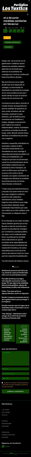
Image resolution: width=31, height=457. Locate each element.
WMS (11, 453)
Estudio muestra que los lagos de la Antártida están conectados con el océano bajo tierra (15, 308)
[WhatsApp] (22, 31)
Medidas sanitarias (12, 42)
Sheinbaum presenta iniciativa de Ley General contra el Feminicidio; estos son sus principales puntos (15, 273)
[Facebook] (10, 31)
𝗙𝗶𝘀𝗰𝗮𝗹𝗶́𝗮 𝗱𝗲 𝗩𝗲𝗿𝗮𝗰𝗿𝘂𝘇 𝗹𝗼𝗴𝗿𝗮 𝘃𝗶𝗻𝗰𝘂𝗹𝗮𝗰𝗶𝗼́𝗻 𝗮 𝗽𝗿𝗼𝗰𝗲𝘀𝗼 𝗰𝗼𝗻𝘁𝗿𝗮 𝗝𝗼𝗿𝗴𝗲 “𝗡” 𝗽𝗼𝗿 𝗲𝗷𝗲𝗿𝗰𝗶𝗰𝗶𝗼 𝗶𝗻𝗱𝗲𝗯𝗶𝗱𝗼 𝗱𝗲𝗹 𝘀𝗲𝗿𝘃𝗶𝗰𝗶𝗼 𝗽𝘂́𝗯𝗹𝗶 (15, 283)
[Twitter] (14, 31)
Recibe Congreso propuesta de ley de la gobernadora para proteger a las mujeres (15, 299)
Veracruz (8, 47)
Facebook (7, 446)
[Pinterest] (18, 31)
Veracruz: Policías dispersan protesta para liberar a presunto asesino (8, 334)
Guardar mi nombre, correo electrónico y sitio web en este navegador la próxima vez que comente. (15, 384)
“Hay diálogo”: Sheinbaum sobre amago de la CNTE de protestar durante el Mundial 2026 (14, 316)
